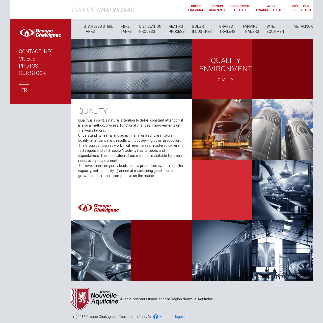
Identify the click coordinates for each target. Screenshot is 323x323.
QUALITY (240, 8)
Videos (27, 59)
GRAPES (227, 29)
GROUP (196, 8)
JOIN (294, 8)
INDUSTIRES (202, 29)
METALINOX (303, 26)
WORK (270, 8)
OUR (306, 8)
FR (24, 90)
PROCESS (150, 29)
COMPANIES (217, 8)
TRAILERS (251, 29)
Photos (28, 66)
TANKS (98, 29)
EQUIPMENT (276, 29)
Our (32, 73)
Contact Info (36, 51)
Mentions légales (172, 317)
